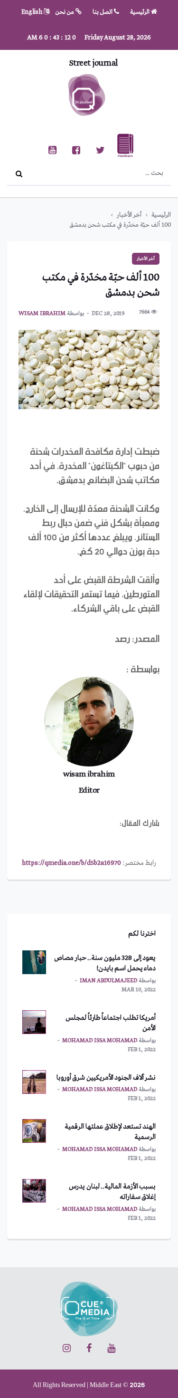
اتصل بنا (103, 12)
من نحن (65, 12)
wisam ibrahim (42, 313)
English (32, 12)
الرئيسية (140, 12)
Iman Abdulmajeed (108, 981)
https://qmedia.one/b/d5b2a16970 (71, 863)
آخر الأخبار (129, 215)
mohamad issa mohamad (99, 1040)
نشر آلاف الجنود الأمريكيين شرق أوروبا (106, 1077)
